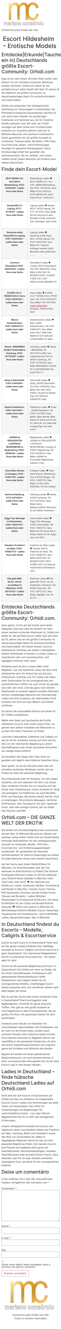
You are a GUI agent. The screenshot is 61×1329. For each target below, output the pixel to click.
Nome (5, 1226)
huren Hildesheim (38, 305)
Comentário (9, 1188)
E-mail (5, 1238)
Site (3, 1250)
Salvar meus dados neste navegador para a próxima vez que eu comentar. (25, 1265)
